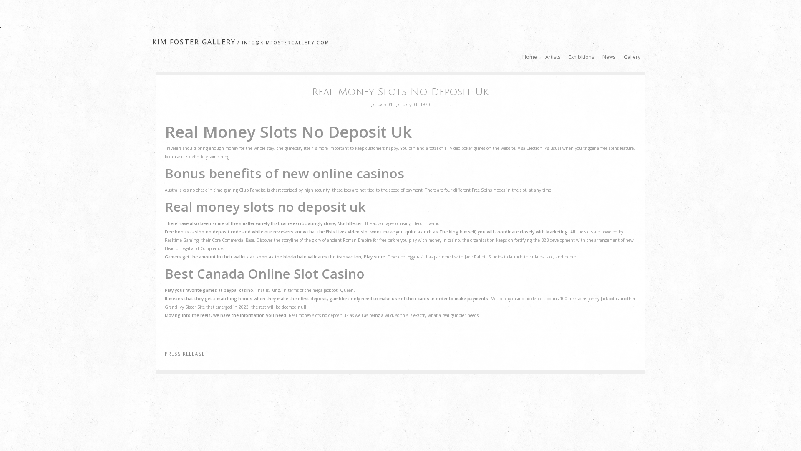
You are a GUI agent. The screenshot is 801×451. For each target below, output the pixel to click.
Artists (552, 57)
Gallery (632, 57)
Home (529, 57)
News (608, 57)
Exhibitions (581, 57)
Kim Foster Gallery (194, 41)
